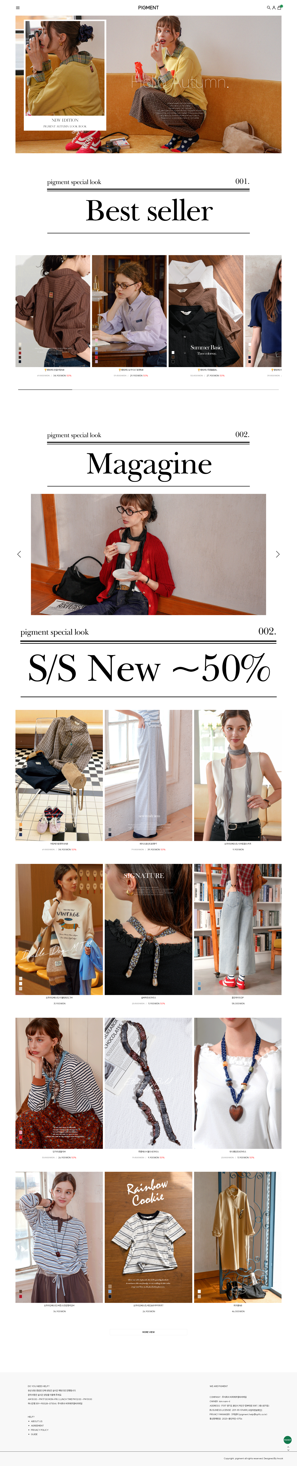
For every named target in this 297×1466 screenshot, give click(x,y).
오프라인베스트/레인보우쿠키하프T (148, 1305)
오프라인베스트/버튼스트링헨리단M (59, 1305)
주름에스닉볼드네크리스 (148, 1151)
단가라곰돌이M (59, 1151)
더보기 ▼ (148, 1332)
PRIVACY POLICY (40, 1430)
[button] (20, 312)
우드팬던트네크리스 (237, 1151)
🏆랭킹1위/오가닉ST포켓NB (130, 369)
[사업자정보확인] (255, 1410)
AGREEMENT (37, 1425)
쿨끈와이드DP (238, 997)
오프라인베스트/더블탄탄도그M (59, 997)
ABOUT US (36, 1421)
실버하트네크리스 (148, 997)
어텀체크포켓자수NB (59, 843)
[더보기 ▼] (148, 1332)
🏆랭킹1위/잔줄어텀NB (54, 369)
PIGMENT (148, 8)
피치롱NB (238, 1305)
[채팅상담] (287, 1440)
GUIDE (34, 1434)
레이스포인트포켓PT (148, 843)
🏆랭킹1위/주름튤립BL (207, 369)
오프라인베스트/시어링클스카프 (237, 843)
